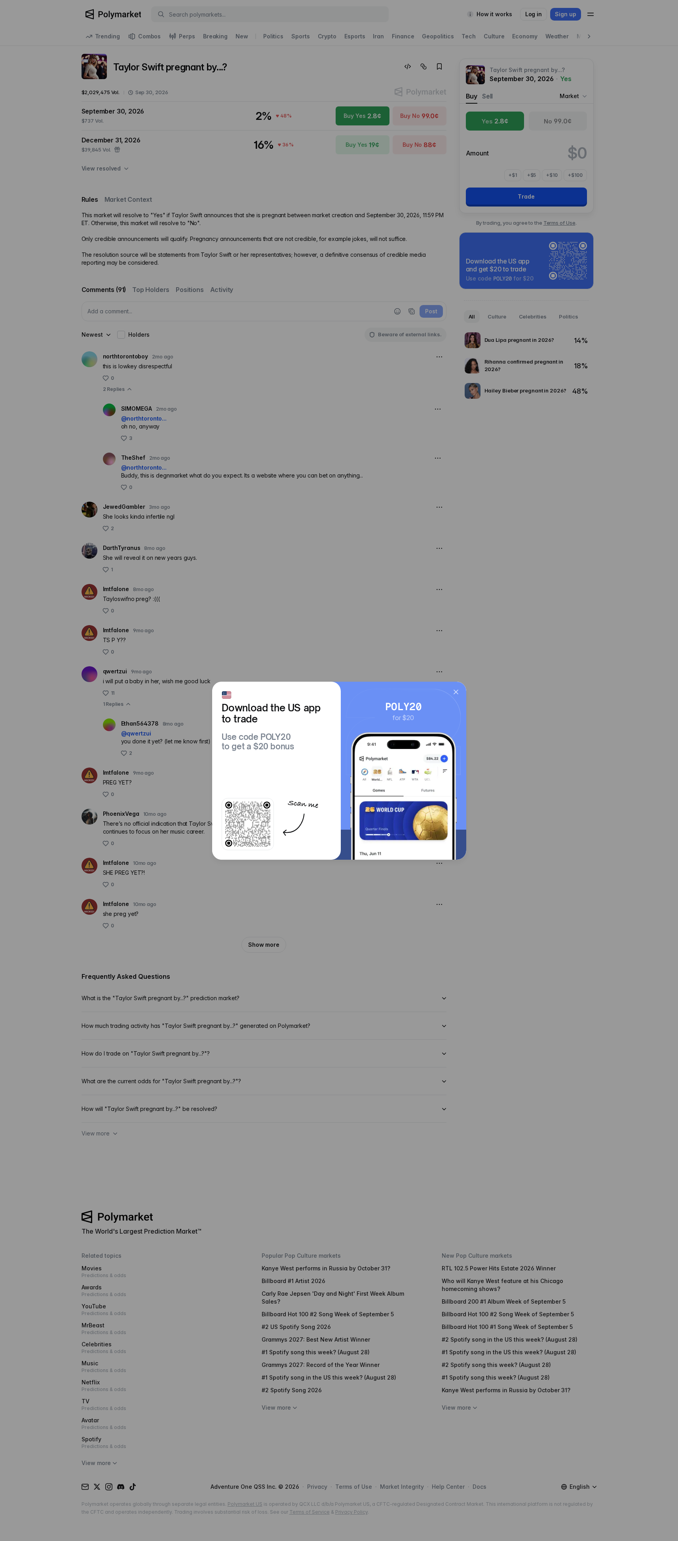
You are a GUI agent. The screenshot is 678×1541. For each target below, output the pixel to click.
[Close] (455, 692)
